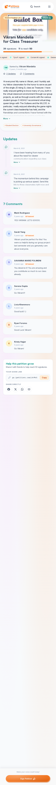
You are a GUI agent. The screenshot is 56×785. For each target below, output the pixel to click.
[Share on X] (15, 389)
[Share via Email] (29, 389)
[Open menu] (49, 6)
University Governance (31, 125)
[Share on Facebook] (9, 389)
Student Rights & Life (13, 18)
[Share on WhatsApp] (22, 389)
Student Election (11, 125)
